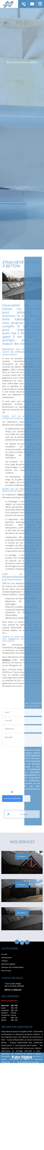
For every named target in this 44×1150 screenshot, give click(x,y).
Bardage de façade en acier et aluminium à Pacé (21, 1142)
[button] (40, 4)
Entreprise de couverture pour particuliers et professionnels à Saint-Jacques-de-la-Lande (22, 1109)
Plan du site (6, 970)
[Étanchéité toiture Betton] (22, 286)
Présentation (6, 957)
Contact (4, 961)
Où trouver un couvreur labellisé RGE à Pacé (21, 1095)
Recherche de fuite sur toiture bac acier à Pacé (21, 1076)
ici (12, 791)
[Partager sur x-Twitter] (22, 942)
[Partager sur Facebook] (17, 942)
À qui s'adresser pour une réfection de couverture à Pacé (22, 1037)
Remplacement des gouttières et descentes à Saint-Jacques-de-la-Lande (22, 1070)
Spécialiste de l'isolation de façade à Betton (21, 1053)
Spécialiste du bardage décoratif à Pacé (20, 1051)
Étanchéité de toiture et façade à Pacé (16, 1031)
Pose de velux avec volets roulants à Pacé (25, 1090)
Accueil (4, 954)
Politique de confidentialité (12, 967)
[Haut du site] (27, 942)
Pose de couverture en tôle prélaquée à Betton (22, 1092)
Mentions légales (8, 964)
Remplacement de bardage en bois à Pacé (25, 1073)
